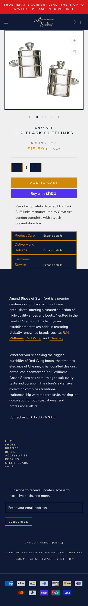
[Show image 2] (42, 117)
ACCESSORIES (16, 455)
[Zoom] (74, 40)
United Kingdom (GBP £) (44, 542)
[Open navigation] (6, 22)
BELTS (10, 452)
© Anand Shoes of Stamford (31, 552)
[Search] (75, 22)
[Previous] (29, 117)
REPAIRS (12, 459)
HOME (10, 441)
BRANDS (12, 448)
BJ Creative (72, 552)
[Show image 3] (46, 117)
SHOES (10, 444)
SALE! (10, 466)
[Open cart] (82, 22)
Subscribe (18, 521)
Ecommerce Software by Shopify (44, 559)
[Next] (58, 117)
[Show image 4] (51, 117)
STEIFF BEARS (16, 463)
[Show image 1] (37, 117)
